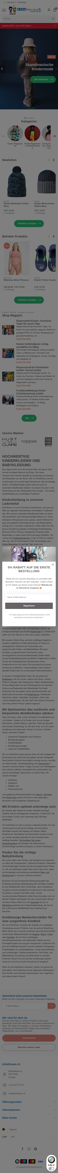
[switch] (51, 1168)
